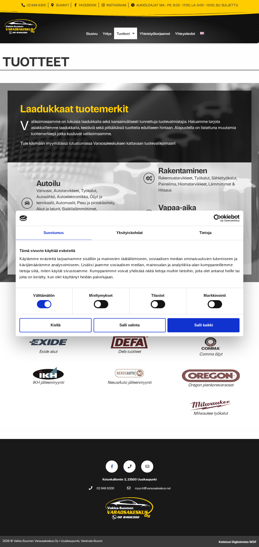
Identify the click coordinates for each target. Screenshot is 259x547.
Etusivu (92, 33)
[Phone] (129, 466)
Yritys (107, 33)
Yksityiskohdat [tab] (129, 232)
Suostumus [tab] (54, 232)
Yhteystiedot (185, 33)
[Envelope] (147, 466)
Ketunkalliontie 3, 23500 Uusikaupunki (129, 479)
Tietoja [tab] (205, 232)
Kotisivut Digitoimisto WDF (237, 542)
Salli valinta (129, 325)
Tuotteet (123, 33)
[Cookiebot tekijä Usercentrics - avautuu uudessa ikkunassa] (217, 218)
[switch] (101, 304)
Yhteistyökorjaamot (155, 33)
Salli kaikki (203, 325)
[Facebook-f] (112, 466)
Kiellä (55, 325)
